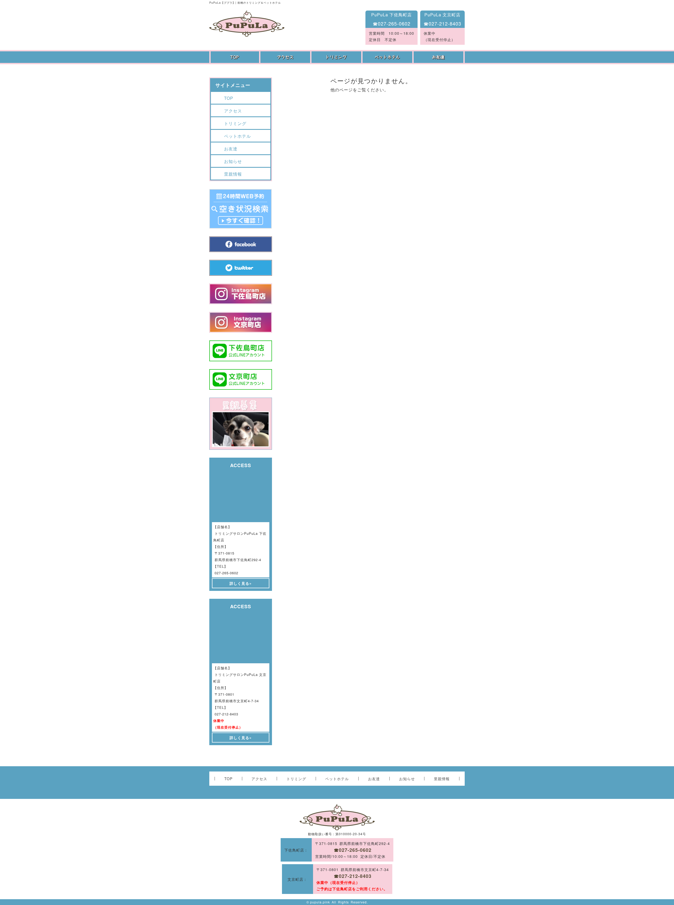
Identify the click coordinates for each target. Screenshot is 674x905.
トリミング (337, 57)
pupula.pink (320, 902)
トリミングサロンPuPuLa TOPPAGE (246, 24)
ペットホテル (388, 57)
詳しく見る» (241, 583)
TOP (234, 57)
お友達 (439, 57)
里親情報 (233, 174)
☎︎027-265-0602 (391, 23)
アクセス (285, 57)
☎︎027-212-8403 (442, 23)
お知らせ (233, 161)
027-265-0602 (226, 572)
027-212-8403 (226, 713)
